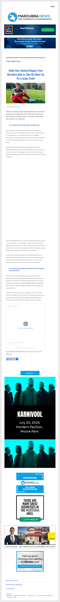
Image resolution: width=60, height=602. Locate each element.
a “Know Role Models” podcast (28, 283)
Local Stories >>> (30, 373)
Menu (53, 6)
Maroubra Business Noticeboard (14, 585)
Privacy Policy (8, 595)
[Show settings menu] (49, 466)
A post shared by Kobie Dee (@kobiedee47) (25, 347)
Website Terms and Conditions (20, 595)
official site (9, 354)
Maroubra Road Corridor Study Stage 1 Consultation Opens (25, 125)
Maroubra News (9, 594)
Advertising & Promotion (11, 597)
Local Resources (10, 589)
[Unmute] (45, 466)
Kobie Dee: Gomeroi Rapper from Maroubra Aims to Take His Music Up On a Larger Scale (25, 74)
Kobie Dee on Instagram (16, 351)
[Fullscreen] (53, 466)
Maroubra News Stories (12, 580)
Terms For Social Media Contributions (45, 595)
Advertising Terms (31, 595)
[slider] (28, 466)
